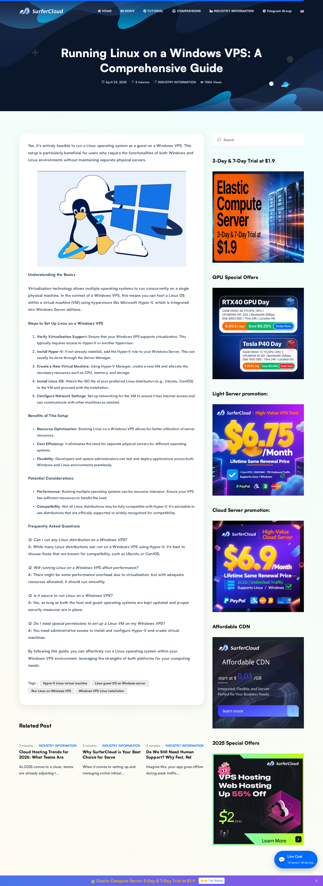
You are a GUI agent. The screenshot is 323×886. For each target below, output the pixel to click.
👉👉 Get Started (211, 880)
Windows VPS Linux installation (101, 691)
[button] (127, 11)
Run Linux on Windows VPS (51, 691)
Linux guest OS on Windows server (120, 683)
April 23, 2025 (116, 82)
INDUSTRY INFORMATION (177, 82)
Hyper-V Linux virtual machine (65, 683)
